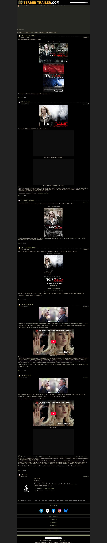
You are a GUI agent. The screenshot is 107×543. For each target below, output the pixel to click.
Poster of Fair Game (27, 200)
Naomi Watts (48, 500)
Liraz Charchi (41, 500)
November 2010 (74, 500)
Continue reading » (44, 193)
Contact (63, 5)
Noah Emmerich (65, 500)
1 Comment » (86, 377)
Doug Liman (24, 500)
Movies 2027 (56, 5)
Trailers (23, 5)
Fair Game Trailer (27, 304)
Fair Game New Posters (28, 35)
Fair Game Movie (26, 375)
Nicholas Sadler (56, 500)
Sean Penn (82, 500)
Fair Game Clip (25, 102)
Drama (29, 500)
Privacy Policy (63, 540)
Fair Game (23, 97)
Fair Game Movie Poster (28, 247)
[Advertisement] (53, 18)
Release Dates (30, 5)
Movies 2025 (39, 5)
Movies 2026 (47, 5)
